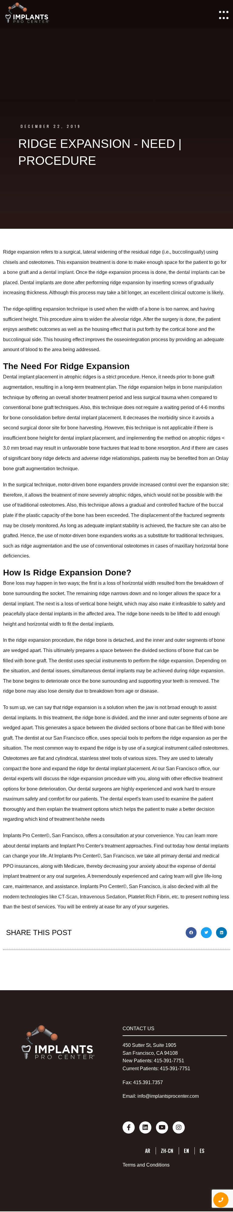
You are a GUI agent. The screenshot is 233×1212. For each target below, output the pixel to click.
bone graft (18, 272)
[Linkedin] (145, 1127)
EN (186, 1150)
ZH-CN (167, 1150)
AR (147, 1150)
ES (202, 1150)
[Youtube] (162, 1127)
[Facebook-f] (129, 1127)
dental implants (193, 272)
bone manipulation (202, 387)
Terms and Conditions (146, 1164)
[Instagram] (179, 1127)
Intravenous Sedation (103, 896)
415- (159, 1060)
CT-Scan (67, 896)
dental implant (58, 272)
